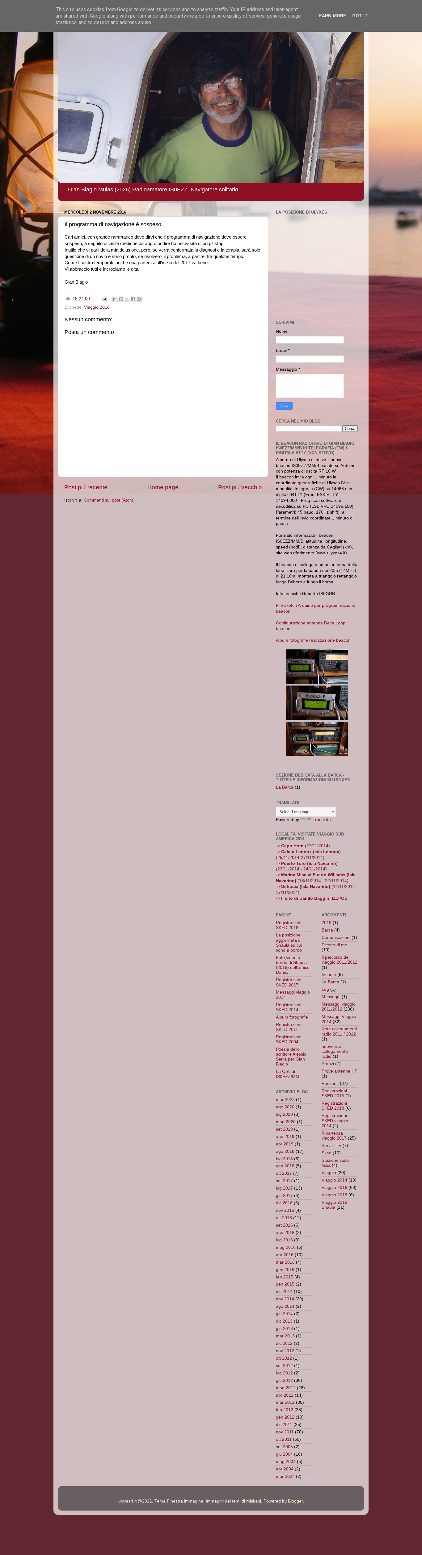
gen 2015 (285, 1284)
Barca (327, 930)
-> (312, 898)
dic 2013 (284, 1321)
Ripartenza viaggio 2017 (334, 1135)
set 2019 (284, 1129)
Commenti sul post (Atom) (109, 500)
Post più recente (86, 487)
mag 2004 (286, 1461)
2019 (326, 922)
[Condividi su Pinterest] (139, 299)
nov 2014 (285, 1299)
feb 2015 (284, 1277)
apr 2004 (284, 1469)
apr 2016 (284, 1255)
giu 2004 (284, 1454)
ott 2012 (284, 1358)
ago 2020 (285, 1107)
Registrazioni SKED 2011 (288, 1027)
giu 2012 (284, 1380)
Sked (326, 1153)
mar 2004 (285, 1476)
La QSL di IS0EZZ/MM (287, 1074)
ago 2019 (285, 1136)
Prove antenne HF (339, 1071)
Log (325, 989)
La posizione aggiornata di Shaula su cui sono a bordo (289, 943)
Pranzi (328, 1063)
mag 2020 (286, 1121)
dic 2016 (284, 1203)
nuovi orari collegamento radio (335, 1051)
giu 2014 (284, 1313)
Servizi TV (331, 1145)
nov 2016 (285, 1210)
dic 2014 (284, 1291)
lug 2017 (284, 1188)
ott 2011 (284, 1439)
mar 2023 (285, 1099)
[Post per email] (103, 298)
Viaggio (329, 1172)
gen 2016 (285, 1269)
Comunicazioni (336, 937)
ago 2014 (285, 1306)
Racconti (330, 1083)
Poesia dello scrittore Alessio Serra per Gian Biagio (291, 1057)
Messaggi (331, 996)
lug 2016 (284, 1240)
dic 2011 (284, 1424)
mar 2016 (285, 1262)
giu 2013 (284, 1328)
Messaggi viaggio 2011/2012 (339, 1006)
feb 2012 (284, 1409)
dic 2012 (284, 1343)
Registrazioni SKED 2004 (288, 1039)
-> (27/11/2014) (303, 846)
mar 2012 (285, 1402)
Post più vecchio (240, 487)
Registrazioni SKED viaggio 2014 (335, 1120)
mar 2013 (285, 1336)
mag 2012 (286, 1388)
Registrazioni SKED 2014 (288, 1007)
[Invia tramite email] (115, 299)
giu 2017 (284, 1195)
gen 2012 (285, 1417)
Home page (163, 487)
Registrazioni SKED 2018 (288, 925)
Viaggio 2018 (334, 1195)
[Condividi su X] (127, 299)
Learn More (331, 16)
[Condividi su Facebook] (133, 299)
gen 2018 (285, 1166)
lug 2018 (284, 1159)
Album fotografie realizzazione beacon (313, 640)
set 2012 (284, 1365)
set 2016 (284, 1225)
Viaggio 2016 (97, 307)
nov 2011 (285, 1432)
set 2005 (284, 1447)
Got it (360, 16)
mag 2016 (286, 1247)
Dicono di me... (336, 945)
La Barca (284, 787)
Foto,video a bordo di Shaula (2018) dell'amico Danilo (293, 965)
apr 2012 (284, 1395)
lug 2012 (284, 1373)
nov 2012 (285, 1351)
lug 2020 (284, 1114)
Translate (322, 819)
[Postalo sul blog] (121, 299)
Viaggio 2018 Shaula (334, 1205)
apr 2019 (284, 1144)
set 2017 (284, 1180)
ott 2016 (284, 1217)
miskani (253, 1501)
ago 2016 (285, 1232)
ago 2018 (285, 1151)
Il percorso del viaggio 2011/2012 (339, 960)
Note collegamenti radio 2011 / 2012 (339, 1031)
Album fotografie (292, 1017)
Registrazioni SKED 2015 (334, 1093)
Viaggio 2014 (334, 1180)
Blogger (295, 1501)
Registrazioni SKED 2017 (288, 982)
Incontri (329, 974)
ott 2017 (284, 1173)
